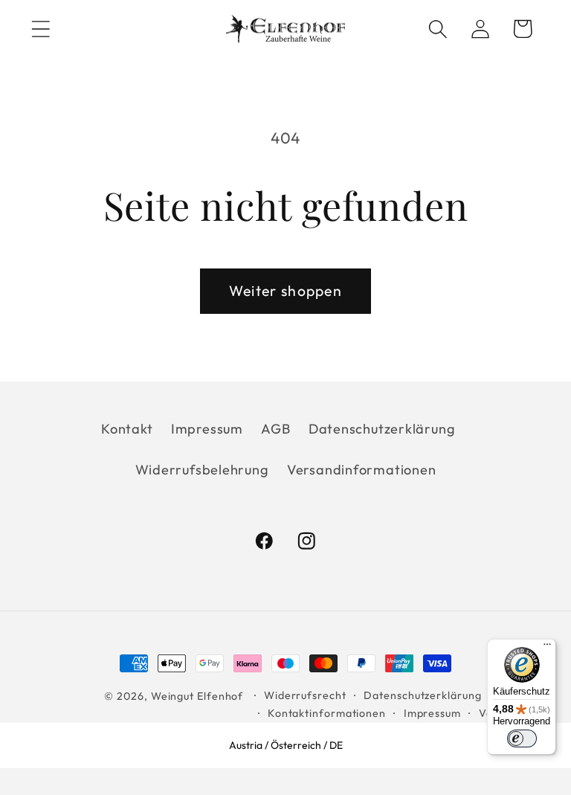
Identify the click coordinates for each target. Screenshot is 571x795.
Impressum (207, 428)
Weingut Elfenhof (197, 696)
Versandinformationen (361, 469)
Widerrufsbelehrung (202, 469)
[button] (40, 28)
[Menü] (547, 648)
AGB (275, 428)
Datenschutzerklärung (382, 428)
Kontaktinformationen (327, 713)
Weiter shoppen (285, 290)
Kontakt (126, 428)
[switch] (522, 738)
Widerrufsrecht (305, 695)
